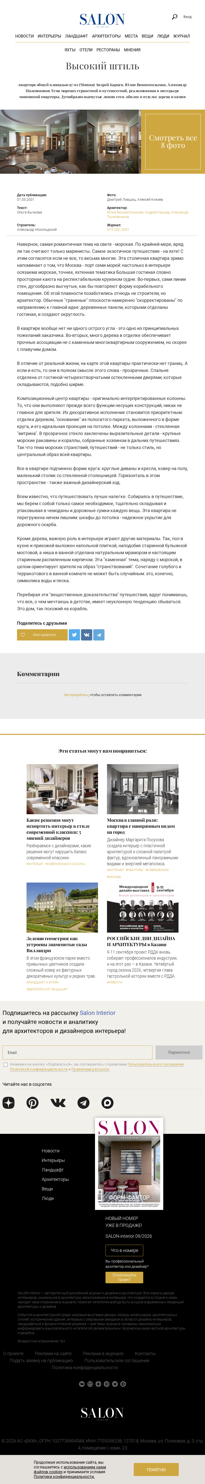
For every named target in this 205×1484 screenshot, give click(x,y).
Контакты (145, 1353)
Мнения (132, 50)
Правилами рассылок (91, 1069)
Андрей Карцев (157, 212)
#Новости (114, 982)
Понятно (156, 1469)
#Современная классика (65, 864)
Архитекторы (106, 36)
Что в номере (124, 1250)
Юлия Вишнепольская (125, 212)
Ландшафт (76, 36)
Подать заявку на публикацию (41, 1360)
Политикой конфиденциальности (39, 1069)
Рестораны (108, 50)
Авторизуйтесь (76, 695)
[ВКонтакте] (86, 635)
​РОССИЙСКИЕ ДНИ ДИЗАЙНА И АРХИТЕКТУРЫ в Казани (141, 941)
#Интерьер (34, 864)
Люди (163, 36)
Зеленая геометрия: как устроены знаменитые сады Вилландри (56, 944)
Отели (86, 50)
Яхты (70, 50)
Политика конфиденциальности (85, 1367)
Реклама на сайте (53, 1353)
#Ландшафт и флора (42, 982)
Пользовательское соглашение (116, 1360)
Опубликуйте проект (124, 1277)
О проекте (13, 1353)
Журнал (181, 36)
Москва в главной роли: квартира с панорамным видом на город (141, 826)
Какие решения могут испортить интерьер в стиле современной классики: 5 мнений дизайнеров (58, 829)
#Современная (157, 870)
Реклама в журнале (103, 1353)
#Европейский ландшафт (47, 989)
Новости (24, 36)
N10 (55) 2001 (118, 230)
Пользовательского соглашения (156, 1064)
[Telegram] (98, 635)
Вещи (147, 36)
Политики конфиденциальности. (64, 1476)
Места (131, 36)
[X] (74, 635)
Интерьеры (49, 36)
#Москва (114, 877)
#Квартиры (134, 870)
